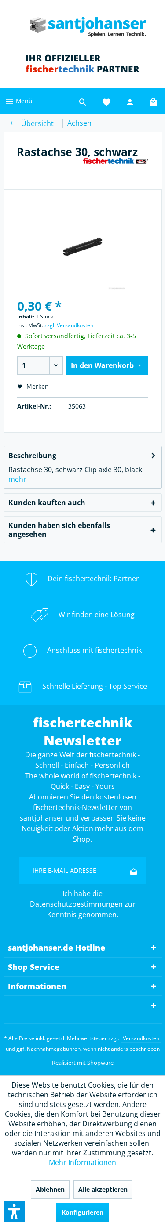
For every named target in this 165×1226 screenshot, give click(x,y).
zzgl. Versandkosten (68, 325)
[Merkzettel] (106, 101)
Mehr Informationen (82, 1162)
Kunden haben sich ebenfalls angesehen (59, 530)
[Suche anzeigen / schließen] (83, 101)
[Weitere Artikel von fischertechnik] (116, 165)
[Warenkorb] (154, 101)
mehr (17, 479)
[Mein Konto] (130, 101)
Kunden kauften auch (46, 502)
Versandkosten (141, 1038)
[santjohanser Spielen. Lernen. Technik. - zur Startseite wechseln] (82, 24)
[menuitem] (18, 101)
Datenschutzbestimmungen (76, 904)
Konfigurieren (82, 1212)
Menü (23, 101)
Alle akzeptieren (103, 1189)
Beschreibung (32, 455)
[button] (14, 1211)
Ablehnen (50, 1189)
